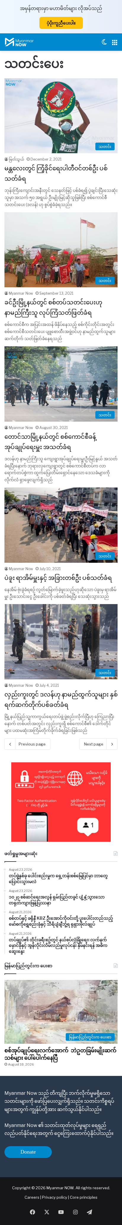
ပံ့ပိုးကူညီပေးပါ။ (61, 22)
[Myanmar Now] (19, 42)
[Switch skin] (104, 44)
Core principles (83, 1197)
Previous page (32, 744)
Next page (93, 744)
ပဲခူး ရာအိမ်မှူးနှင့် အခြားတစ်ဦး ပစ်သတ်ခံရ (58, 577)
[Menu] (115, 44)
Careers (32, 1197)
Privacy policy (54, 1197)
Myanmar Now (21, 293)
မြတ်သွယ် (16, 159)
